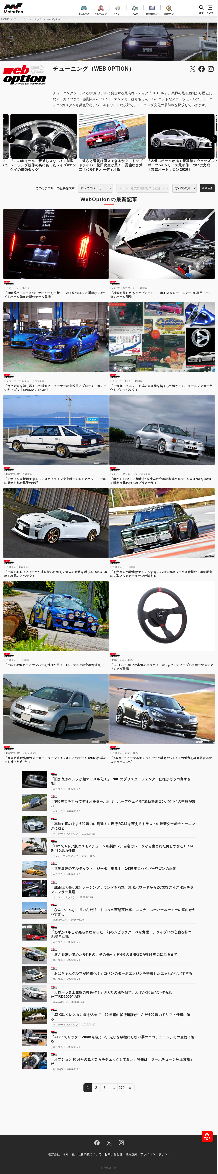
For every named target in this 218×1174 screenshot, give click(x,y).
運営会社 (54, 1154)
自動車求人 (169, 13)
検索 (201, 13)
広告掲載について (90, 1154)
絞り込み (207, 188)
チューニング (101, 13)
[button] (11, 139)
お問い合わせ (113, 1154)
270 (122, 1088)
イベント (118, 13)
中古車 (135, 13)
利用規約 (131, 1154)
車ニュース (84, 13)
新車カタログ (152, 13)
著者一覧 (69, 1154)
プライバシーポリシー (155, 1154)
